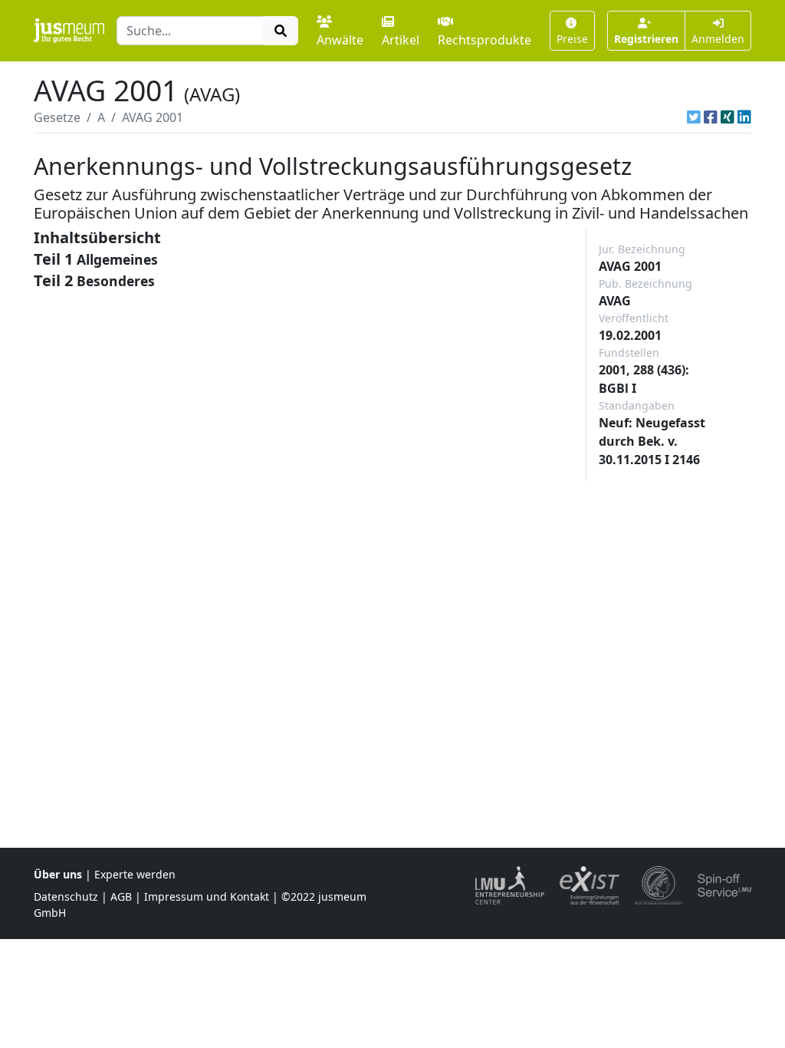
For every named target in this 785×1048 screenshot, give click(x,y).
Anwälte (340, 39)
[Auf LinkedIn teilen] (744, 117)
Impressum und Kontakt (206, 896)
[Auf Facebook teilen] (711, 117)
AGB (121, 896)
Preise (572, 38)
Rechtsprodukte (484, 39)
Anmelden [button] (717, 38)
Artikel (400, 39)
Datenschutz (66, 896)
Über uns (58, 874)
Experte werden (135, 874)
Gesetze (57, 117)
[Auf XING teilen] (727, 117)
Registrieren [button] (646, 38)
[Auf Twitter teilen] (694, 117)
